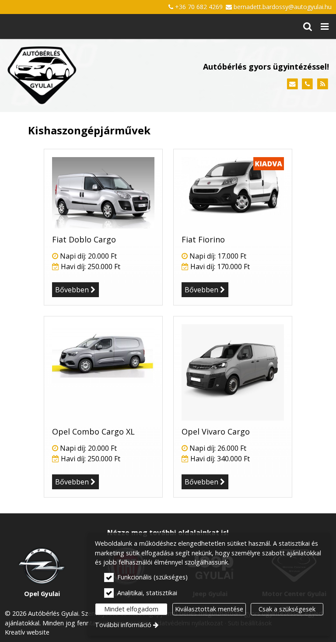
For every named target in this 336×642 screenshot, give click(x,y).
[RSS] (322, 84)
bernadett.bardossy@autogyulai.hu (283, 7)
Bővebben (72, 290)
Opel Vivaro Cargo (216, 431)
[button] (324, 26)
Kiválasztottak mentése (209, 609)
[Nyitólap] (70, 75)
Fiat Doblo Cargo (84, 239)
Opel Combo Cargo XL (93, 431)
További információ (123, 625)
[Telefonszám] (307, 84)
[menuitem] (307, 26)
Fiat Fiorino (203, 239)
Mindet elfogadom (131, 609)
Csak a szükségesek (287, 609)
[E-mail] (292, 84)
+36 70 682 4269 (199, 7)
